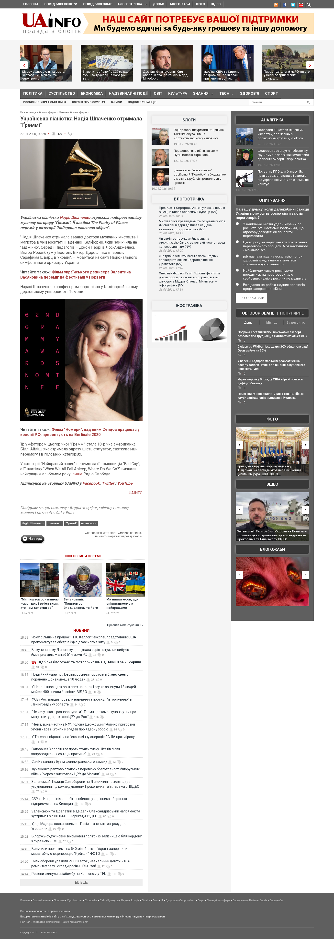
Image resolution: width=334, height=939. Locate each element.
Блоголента (240, 900)
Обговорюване (258, 313)
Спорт (271, 93)
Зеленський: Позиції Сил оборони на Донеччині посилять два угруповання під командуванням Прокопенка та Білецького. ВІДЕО (272, 535)
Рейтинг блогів (258, 900)
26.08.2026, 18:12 (171, 233)
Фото (200, 4)
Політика (33, 93)
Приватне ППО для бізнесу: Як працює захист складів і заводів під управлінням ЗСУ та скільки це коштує (283, 178)
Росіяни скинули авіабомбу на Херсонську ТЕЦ (69, 874)
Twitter (108, 483)
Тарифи (116, 102)
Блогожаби (180, 4)
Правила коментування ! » (125, 625)
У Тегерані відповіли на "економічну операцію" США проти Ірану (83, 737)
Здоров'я (249, 93)
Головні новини (42, 900)
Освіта (146, 900)
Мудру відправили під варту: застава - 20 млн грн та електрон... (43, 75)
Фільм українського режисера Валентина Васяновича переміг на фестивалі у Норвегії (75, 275)
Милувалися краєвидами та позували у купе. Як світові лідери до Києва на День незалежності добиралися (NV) (192, 225)
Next (311, 65)
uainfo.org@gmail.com (75, 921)
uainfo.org (66, 916)
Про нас (25, 921)
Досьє (158, 4)
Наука (125, 900)
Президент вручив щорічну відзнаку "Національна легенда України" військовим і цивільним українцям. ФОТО (269, 470)
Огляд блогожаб (97, 4)
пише (77, 474)
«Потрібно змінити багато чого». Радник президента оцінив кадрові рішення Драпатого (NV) (188, 260)
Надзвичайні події (128, 93)
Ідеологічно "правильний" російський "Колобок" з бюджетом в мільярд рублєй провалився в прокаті (200, 176)
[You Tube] (300, 5)
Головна (30, 4)
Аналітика (272, 120)
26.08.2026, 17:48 (171, 268)
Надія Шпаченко (75, 217)
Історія (135, 900)
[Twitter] (292, 5)
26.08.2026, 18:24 (171, 216)
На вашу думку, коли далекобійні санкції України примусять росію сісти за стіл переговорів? (272, 213)
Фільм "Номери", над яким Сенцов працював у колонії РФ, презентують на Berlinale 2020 (80, 432)
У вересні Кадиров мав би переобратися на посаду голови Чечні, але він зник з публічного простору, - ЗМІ (271, 365)
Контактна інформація (46, 921)
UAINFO (136, 493)
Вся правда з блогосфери (38, 112)
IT (162, 900)
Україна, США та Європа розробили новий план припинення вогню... (221, 75)
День (248, 322)
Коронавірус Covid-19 (88, 102)
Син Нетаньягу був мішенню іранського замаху (69, 761)
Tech (222, 94)
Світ (158, 93)
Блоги (189, 120)
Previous (23, 65)
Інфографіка (189, 305)
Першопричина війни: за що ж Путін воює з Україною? (196, 153)
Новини (81, 630)
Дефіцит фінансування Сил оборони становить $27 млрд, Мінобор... (165, 75)
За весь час (296, 322)
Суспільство (61, 93)
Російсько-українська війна (44, 102)
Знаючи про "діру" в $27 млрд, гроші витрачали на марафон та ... (105, 75)
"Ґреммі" (71, 523)
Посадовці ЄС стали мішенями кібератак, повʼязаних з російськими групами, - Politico (280, 134)
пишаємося (88, 523)
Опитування (272, 200)
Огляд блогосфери (60, 4)
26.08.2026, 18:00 (171, 250)
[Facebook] (283, 5)
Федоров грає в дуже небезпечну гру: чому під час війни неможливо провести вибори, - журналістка (283, 155)
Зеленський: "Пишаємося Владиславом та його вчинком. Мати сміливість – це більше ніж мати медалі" (82, 610)
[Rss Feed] (275, 5)
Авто (155, 900)
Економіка (92, 93)
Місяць (272, 322)
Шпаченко (54, 523)
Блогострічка (128, 4)
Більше (81, 882)
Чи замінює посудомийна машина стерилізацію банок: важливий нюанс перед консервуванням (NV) (192, 242)
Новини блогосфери (73, 112)
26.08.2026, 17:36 (171, 289)
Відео (216, 4)
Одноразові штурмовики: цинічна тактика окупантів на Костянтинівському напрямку (199, 134)
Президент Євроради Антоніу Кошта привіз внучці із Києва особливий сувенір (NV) (192, 210)
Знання (199, 94)
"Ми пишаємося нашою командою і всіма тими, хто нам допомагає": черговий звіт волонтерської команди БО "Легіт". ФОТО (40, 610)
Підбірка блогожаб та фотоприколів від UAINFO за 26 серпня (89, 662)
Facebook (91, 483)
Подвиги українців (142, 102)
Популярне (292, 313)
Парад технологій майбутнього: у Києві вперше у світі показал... (287, 75)
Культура (177, 93)
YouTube (125, 483)
